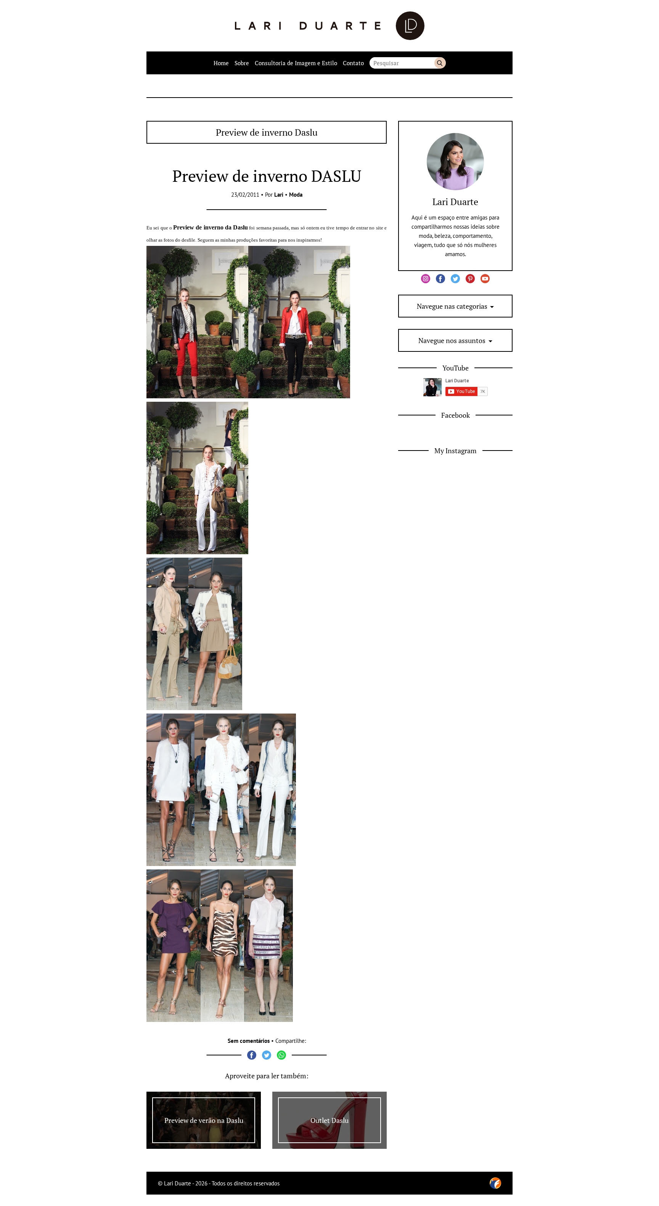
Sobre (242, 63)
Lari (278, 194)
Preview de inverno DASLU (266, 175)
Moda (295, 194)
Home (221, 63)
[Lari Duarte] (329, 25)
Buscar (440, 63)
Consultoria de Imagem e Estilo (296, 63)
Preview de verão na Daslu (203, 1120)
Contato (353, 63)
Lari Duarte (455, 202)
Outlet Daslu (329, 1120)
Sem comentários (249, 1040)
